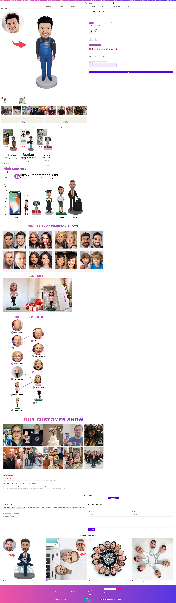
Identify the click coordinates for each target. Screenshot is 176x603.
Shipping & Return (74, 590)
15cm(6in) (91, 22)
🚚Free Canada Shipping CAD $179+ (44, 0)
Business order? (170, 68)
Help (128, 6)
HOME (2, 8)
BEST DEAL (6, 8)
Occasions (73, 6)
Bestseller (61, 6)
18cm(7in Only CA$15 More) (99, 22)
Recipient (83, 6)
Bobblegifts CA (65, 599)
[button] (95, 12)
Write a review (114, 498)
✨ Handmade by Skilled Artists (18, 0)
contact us (48, 165)
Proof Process (73, 591)
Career (93, 6)
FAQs (72, 592)
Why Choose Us (57, 590)
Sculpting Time (95, 62)
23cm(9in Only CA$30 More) (110, 22)
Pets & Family (104, 6)
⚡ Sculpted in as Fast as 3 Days (31, 0)
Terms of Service (57, 592)
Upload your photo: (92, 35)
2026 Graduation (49, 6)
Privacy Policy (57, 591)
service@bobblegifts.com (44, 471)
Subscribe (119, 589)
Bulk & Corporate (117, 6)
